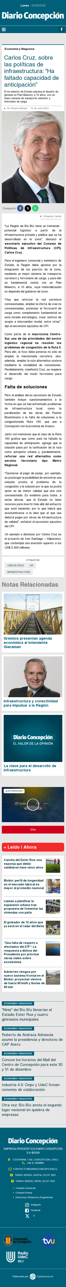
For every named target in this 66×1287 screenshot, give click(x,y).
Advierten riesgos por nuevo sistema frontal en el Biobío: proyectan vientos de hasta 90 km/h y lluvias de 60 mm (24, 979)
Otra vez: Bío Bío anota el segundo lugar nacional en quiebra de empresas (32, 1110)
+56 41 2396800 (35, 1163)
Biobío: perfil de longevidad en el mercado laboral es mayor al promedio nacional (24, 884)
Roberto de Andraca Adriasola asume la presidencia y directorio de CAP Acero (32, 1040)
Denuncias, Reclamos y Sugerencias (34, 1197)
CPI (31, 565)
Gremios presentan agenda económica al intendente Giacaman (28, 642)
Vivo (33, 829)
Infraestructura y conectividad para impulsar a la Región (31, 703)
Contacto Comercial (26, 1188)
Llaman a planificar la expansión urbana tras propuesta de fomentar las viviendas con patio (23, 906)
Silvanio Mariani (19, 108)
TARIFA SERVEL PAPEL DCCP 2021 (35, 1181)
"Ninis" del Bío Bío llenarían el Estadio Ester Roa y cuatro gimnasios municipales (27, 1015)
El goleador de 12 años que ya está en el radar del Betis (24, 924)
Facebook (35, 1210)
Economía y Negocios (18, 1003)
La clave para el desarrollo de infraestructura (30, 768)
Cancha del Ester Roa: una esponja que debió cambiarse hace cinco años (23, 863)
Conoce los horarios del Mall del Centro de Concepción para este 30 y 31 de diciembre (32, 1065)
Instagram (36, 1204)
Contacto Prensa (24, 1193)
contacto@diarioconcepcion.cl (35, 1169)
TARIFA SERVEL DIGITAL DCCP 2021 (35, 1175)
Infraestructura (18, 572)
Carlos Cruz (15, 565)
